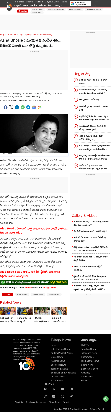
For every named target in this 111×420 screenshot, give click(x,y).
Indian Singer (38, 294)
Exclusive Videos (89, 369)
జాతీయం (42, 5)
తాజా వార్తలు (19, 2)
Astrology (85, 373)
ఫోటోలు (33, 5)
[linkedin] (17, 107)
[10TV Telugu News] (9, 7)
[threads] (46, 396)
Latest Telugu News (60, 349)
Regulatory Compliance (36, 402)
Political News (58, 377)
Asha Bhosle (22, 294)
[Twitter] (11, 107)
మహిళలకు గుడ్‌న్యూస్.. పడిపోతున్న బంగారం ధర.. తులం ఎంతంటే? (91, 223)
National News (58, 361)
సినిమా (25, 5)
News (53, 345)
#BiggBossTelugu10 (56, 9)
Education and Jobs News (63, 373)
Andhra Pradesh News (62, 353)
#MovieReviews (75, 9)
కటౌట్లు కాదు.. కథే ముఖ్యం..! (24, 319)
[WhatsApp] (63, 396)
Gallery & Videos (84, 215)
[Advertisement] (55, 22)
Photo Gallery (87, 357)
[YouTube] (63, 389)
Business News (58, 365)
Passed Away (54, 294)
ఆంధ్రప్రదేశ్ (39, 2)
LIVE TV (96, 3)
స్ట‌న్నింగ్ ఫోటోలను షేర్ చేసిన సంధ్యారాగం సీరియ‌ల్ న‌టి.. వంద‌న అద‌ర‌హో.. (90, 278)
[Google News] (54, 396)
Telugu (2, 35)
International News (90, 361)
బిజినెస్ (64, 2)
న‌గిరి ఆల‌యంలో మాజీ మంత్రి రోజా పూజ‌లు (7, 320)
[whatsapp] (23, 107)
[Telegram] (72, 396)
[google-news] (34, 107)
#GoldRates (37, 13)
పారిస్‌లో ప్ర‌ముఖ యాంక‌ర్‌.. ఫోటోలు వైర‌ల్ (90, 231)
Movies (9, 35)
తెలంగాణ (29, 2)
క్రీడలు (50, 5)
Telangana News (89, 353)
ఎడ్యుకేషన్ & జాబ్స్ (52, 2)
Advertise (67, 402)
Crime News (87, 377)
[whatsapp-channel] (34, 282)
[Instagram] (72, 389)
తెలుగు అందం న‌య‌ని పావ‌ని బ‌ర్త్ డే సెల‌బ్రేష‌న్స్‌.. (88, 268)
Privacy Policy (54, 402)
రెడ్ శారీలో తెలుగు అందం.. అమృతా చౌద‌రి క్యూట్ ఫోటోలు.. (91, 258)
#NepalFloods (37, 9)
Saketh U (14, 100)
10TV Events (57, 380)
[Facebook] (6, 107)
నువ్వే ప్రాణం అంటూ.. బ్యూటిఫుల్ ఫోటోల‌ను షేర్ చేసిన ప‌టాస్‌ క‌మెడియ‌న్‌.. (90, 249)
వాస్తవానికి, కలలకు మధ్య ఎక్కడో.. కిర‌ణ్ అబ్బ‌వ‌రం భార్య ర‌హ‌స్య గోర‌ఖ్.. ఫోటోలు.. (90, 287)
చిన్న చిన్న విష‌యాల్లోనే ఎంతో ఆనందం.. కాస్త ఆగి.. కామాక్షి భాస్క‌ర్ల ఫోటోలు (42, 320)
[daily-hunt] (40, 107)
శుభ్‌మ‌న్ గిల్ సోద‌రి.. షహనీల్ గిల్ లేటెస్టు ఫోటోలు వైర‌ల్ (90, 239)
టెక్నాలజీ (17, 5)
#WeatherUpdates (94, 9)
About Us (19, 402)
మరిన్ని (57, 5)
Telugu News (49, 287)
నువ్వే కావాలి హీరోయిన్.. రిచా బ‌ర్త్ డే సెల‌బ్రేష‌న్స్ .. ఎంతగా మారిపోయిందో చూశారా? (59, 320)
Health (84, 380)
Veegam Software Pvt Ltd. (93, 409)
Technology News (59, 369)
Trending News (88, 349)
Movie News (57, 357)
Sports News (87, 365)
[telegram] (28, 107)
